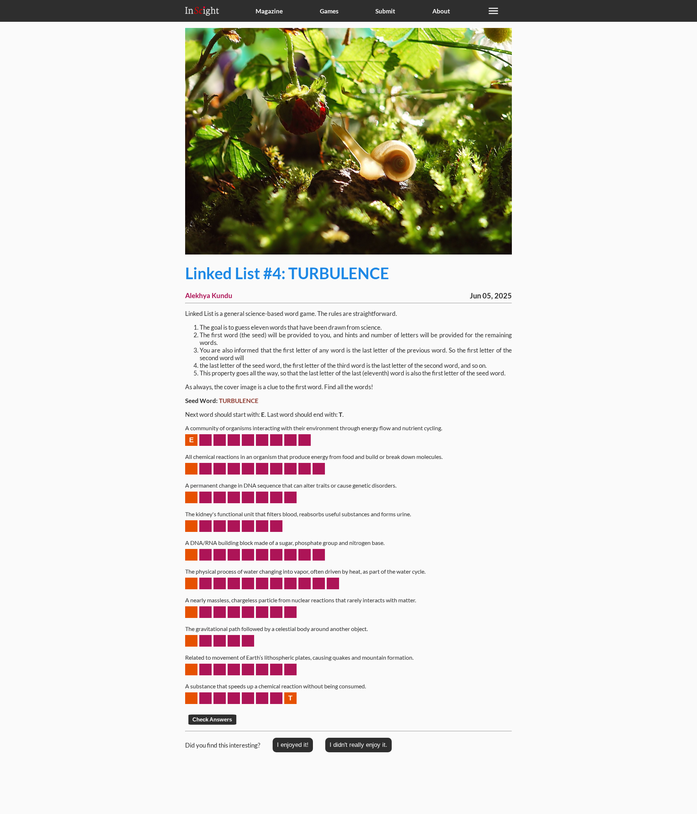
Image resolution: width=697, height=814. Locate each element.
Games (329, 11)
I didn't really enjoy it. (358, 744)
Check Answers (212, 719)
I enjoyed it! (293, 744)
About (441, 11)
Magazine (269, 11)
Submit (385, 11)
